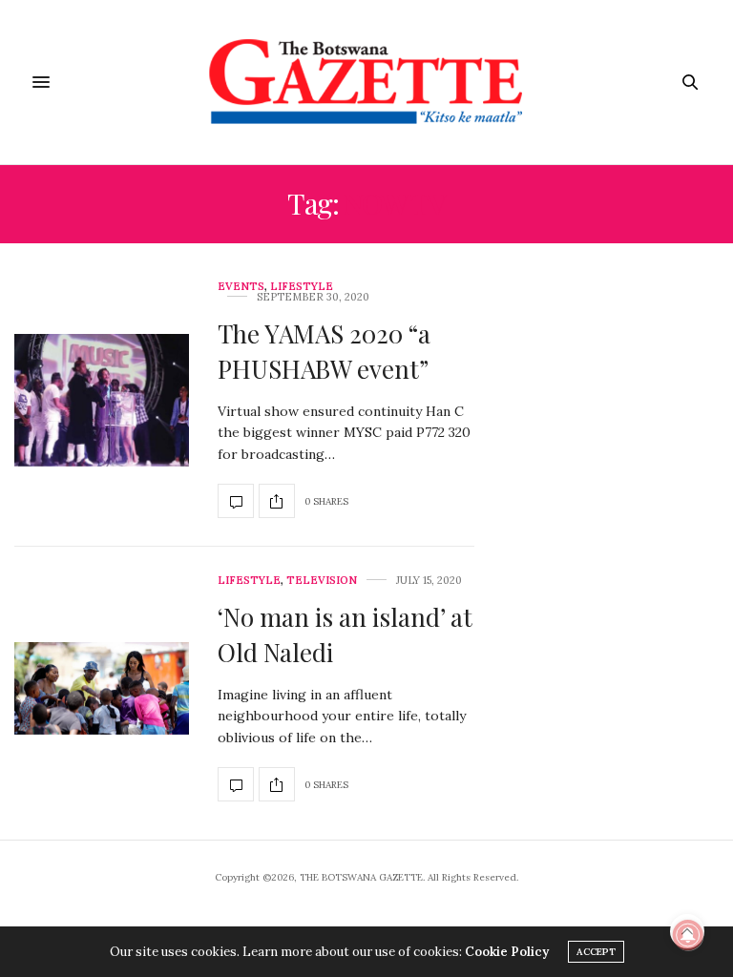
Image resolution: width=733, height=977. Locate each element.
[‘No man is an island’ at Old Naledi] (101, 688)
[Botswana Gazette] (367, 82)
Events (241, 286)
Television (321, 580)
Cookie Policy (507, 952)
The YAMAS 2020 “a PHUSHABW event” (324, 351)
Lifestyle (301, 286)
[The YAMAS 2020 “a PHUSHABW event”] (101, 400)
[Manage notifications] (688, 935)
